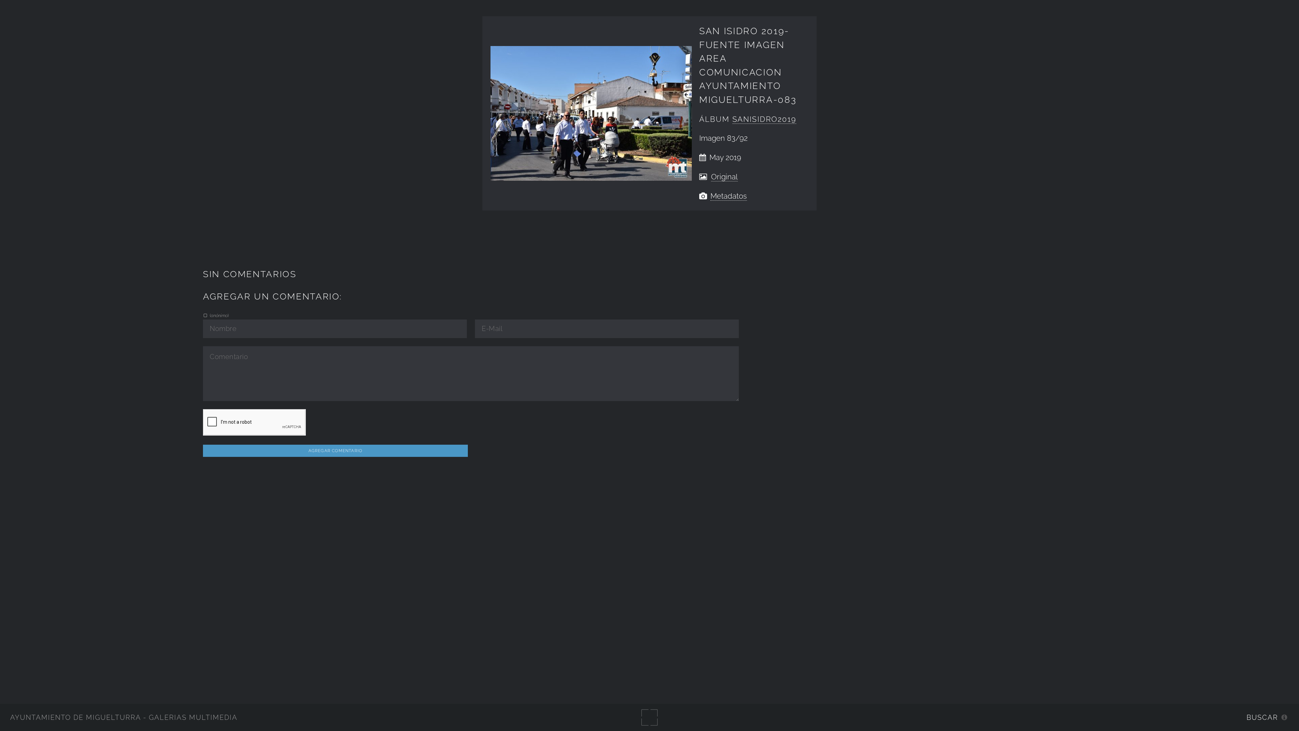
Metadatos (728, 196)
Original (724, 177)
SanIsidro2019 (764, 119)
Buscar (1262, 717)
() (219, 315)
